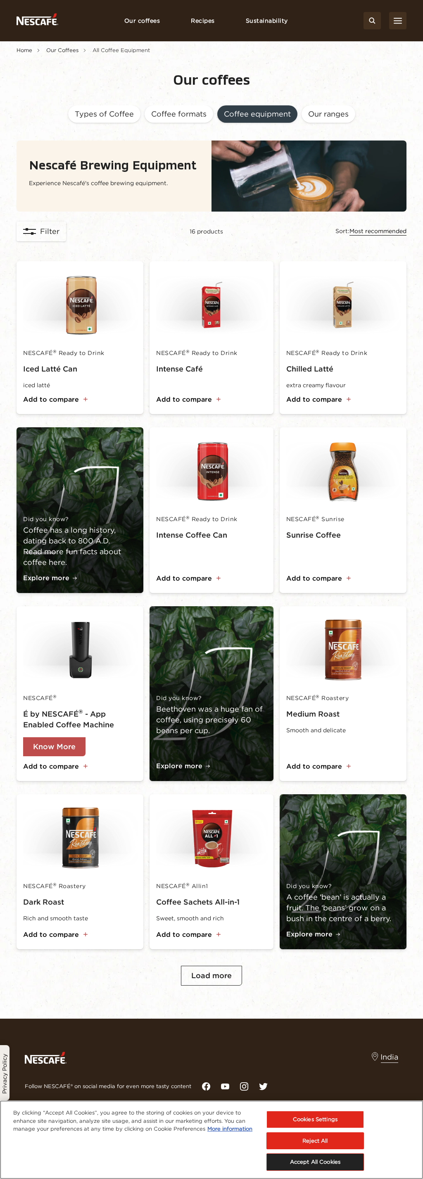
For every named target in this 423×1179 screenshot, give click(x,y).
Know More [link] (54, 746)
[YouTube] (225, 1086)
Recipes (203, 20)
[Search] (372, 20)
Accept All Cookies (315, 1161)
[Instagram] (244, 1086)
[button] (104, 114)
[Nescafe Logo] (37, 21)
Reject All (315, 1140)
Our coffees (142, 20)
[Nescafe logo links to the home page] (46, 1057)
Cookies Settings (315, 1119)
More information (229, 1128)
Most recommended (377, 231)
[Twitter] (263, 1086)
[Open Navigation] (397, 20)
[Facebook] (206, 1086)
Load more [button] (211, 975)
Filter (49, 231)
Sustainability (267, 20)
